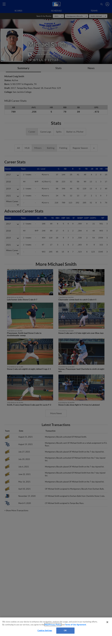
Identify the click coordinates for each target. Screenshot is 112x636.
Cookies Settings (44, 630)
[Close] (107, 622)
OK (65, 630)
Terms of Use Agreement (75, 624)
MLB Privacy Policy (53, 624)
